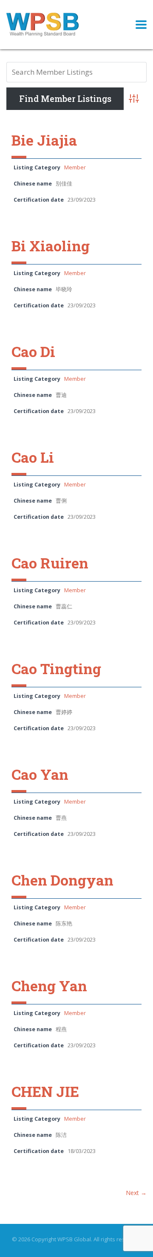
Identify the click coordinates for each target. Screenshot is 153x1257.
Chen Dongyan (62, 879)
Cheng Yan (49, 985)
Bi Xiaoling (50, 245)
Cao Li (32, 457)
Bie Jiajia (44, 139)
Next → (136, 1193)
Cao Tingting (56, 668)
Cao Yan (39, 774)
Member (75, 167)
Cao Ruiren (49, 562)
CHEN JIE (45, 1091)
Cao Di (33, 351)
